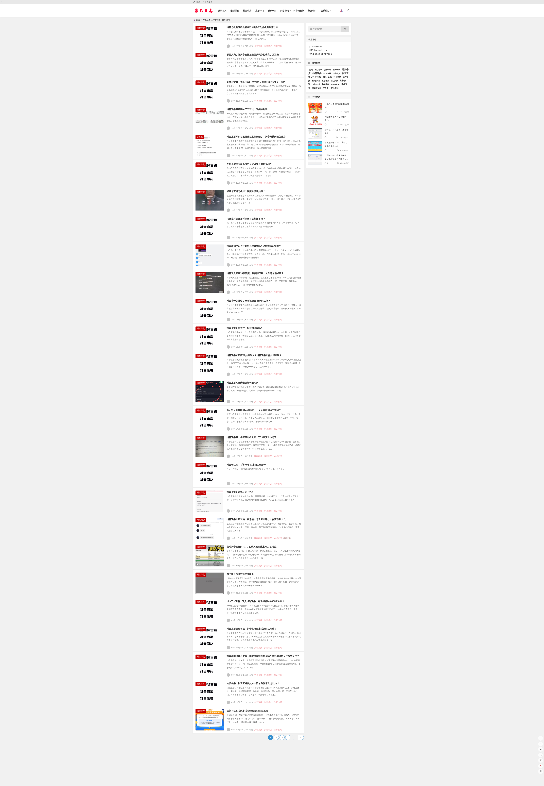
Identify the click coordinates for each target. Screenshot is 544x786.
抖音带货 (247, 10)
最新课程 (234, 10)
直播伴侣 (259, 10)
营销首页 (222, 10)
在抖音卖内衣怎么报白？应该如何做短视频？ (249, 164)
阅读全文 (299, 45)
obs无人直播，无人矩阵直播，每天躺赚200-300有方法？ (255, 601)
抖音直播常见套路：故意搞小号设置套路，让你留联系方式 (256, 519)
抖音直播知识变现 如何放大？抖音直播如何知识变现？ (254, 355)
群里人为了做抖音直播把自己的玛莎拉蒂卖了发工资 (253, 54)
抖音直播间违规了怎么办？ (240, 492)
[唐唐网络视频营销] (206, 13)
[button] (341, 11)
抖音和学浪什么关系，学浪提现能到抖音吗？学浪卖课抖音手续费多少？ (263, 656)
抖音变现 (327, 70)
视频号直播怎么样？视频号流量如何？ (246, 191)
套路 (311, 70)
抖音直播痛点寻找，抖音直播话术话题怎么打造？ (252, 628)
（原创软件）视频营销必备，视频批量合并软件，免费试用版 (336, 159)
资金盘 (326, 88)
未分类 (200, 137)
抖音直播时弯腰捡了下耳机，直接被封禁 (247, 109)
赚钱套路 (287, 538)
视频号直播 (316, 88)
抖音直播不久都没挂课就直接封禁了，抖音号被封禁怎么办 (256, 136)
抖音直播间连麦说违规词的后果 (242, 382)
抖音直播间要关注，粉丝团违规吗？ (245, 328)
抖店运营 (318, 70)
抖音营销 (337, 77)
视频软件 (312, 10)
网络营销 (284, 10)
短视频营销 (335, 84)
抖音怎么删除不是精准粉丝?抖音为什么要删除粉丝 (252, 27)
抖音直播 (317, 73)
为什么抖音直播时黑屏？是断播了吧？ (246, 218)
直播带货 (325, 81)
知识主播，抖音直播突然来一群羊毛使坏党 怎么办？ (253, 683)
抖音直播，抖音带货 (332, 73)
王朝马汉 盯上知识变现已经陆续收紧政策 (247, 711)
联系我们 (325, 10)
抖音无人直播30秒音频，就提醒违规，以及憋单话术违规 (255, 273)
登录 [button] (198, 2)
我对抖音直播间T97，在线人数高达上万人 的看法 (252, 546)
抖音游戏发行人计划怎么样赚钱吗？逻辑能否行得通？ (254, 246)
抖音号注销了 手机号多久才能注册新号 (246, 464)
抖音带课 (336, 70)
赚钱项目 (272, 10)
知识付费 (334, 81)
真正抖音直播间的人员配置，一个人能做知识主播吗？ (254, 410)
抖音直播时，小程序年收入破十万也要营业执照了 (252, 437)
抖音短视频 (299, 10)
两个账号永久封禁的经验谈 (240, 574)
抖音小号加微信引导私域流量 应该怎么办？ (248, 300)
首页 (198, 20)
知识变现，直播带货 (320, 84)
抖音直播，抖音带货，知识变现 (268, 46)
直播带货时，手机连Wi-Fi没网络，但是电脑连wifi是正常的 (256, 82)
